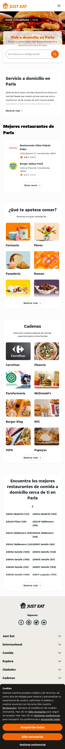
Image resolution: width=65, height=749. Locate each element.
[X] (36, 622)
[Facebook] (21, 622)
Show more (30, 185)
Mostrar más (13, 110)
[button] (55, 54)
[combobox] (28, 54)
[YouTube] (44, 622)
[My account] (58, 5)
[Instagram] (29, 622)
